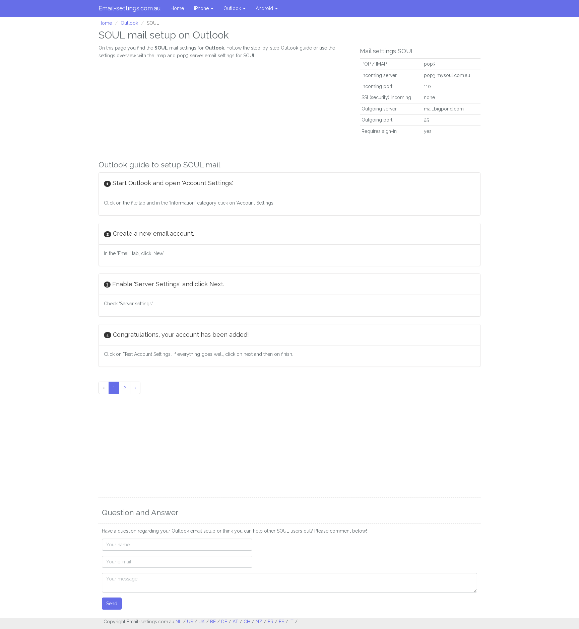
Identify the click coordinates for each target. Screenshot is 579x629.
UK (201, 621)
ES (281, 621)
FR (270, 621)
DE (224, 621)
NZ (259, 621)
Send (111, 603)
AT (235, 621)
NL (179, 621)
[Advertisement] (224, 106)
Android (265, 8)
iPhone (202, 8)
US (190, 621)
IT (292, 621)
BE (213, 621)
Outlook (232, 8)
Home (177, 8)
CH (247, 621)
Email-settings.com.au (129, 8)
